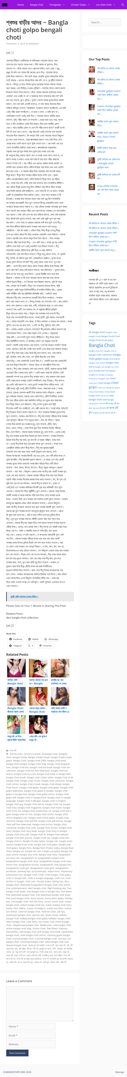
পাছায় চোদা (57, 951)
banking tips (24, 871)
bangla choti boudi (16, 777)
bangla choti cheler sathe (40, 777)
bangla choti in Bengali (29, 800)
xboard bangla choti (16, 945)
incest (47, 901)
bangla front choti (23, 844)
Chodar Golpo (78, 4)
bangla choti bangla (16, 763)
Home (20, 4)
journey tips (38, 915)
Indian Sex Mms (55, 908)
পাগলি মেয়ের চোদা (45, 951)
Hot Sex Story (36, 901)
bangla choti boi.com (25, 774)
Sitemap (119, 1072)
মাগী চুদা (46, 962)
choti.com (30, 881)
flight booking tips (57, 888)
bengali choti (30, 874)
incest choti (58, 901)
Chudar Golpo (44, 881)
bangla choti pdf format (50, 820)
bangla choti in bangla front (31, 797)
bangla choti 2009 (37, 760)
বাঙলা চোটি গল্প (19, 955)
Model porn (46, 925)
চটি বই (35, 948)
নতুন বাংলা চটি (20, 951)
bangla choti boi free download (33, 770)
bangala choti (111, 332)
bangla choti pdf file (26, 820)
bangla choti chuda (30, 780)
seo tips (62, 938)
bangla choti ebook (51, 784)
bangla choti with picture (19, 837)
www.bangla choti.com (57, 941)
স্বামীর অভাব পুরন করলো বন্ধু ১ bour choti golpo (107, 136)
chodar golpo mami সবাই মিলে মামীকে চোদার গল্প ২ (108, 95)
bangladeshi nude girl (17, 868)
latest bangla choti (15, 921)
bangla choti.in (14, 841)
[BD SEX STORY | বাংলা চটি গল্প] (5, 4)
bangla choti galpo (29, 787)
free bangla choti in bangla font (43, 891)
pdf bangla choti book (49, 931)
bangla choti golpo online (41, 794)
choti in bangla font (16, 878)
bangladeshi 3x (29, 858)
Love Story (32, 921)
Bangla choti (36, 4)
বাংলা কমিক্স (58, 955)
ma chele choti (104, 4)
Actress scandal (32, 753)
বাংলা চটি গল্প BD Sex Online (29, 958)
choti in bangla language (40, 878)
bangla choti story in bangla (52, 831)
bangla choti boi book (41, 767)
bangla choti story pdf (17, 834)
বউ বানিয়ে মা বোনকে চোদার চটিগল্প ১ (104, 228)
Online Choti (39, 928)
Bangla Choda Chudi (38, 757)
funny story (51, 898)
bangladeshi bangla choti (51, 858)
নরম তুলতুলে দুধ (32, 951)
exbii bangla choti (37, 888)
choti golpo (65, 874)
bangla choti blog (37, 763)
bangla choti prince (42, 824)
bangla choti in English (54, 800)
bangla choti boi (20, 767)
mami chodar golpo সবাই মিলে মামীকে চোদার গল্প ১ (108, 110)
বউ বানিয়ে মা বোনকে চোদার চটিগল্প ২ (104, 223)
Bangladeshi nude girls (42, 868)
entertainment (19, 888)
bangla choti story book (25, 831)
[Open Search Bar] (122, 4)
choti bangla (51, 874)
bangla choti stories (47, 827)
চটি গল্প (29, 948)
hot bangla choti (19, 901)
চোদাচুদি (60, 948)
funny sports (37, 898)
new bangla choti (62, 925)
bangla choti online (44, 814)
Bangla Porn (25, 847)
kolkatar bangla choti (59, 918)
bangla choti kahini (34, 804)
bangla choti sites (27, 827)
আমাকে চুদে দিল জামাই (36, 945)
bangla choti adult (56, 760)
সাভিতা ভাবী (54, 962)
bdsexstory (66, 871)
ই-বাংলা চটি (50, 945)
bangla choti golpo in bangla (39, 790)
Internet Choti (49, 911)
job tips (61, 911)
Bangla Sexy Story (48, 854)
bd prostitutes (39, 871)
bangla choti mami (52, 807)
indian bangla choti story (58, 904)
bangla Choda (20, 757)
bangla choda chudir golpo (101, 340)
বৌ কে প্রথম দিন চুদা (25, 962)
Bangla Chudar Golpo (34, 841)
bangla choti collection (53, 780)
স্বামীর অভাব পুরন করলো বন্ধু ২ (102, 250)
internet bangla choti (29, 911)
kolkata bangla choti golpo (33, 918)
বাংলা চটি (66, 955)
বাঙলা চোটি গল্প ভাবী (33, 955)
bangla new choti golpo (105, 370)
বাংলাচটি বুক (54, 958)
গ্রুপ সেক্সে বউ (60, 945)
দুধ (13, 951)
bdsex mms (54, 871)
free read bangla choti (17, 898)
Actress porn (16, 753)
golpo (61, 898)
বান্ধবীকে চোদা (47, 955)
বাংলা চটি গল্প (10, 958)
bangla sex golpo (51, 851)
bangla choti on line (22, 814)
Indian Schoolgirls (36, 908)
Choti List (59, 878)
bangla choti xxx (41, 837)
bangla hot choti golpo (45, 844)
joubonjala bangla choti (18, 915)
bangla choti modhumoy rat (36, 810)
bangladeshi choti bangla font (55, 864)
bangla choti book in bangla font (53, 774)
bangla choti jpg (14, 804)
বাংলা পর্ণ (46, 958)
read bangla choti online (33, 935)
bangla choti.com (60, 837)
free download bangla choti (20, 894)
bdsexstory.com (14, 874)
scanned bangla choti (46, 938)
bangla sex (18, 851)
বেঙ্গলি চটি (13, 962)
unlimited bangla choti (32, 941)
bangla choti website (57, 834)
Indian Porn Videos (16, 908)
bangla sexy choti (29, 854)
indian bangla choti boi (32, 904)
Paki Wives (52, 928)
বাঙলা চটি (9, 955)
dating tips (57, 881)
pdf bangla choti (27, 931)
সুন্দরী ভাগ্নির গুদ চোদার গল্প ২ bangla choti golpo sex (108, 163)
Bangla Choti (19, 760)
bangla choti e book (30, 784)
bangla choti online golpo (41, 817)
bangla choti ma (53, 804)
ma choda (43, 921)
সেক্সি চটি (63, 962)
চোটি (54, 948)
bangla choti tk (38, 834)
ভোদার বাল (38, 962)
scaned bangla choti (23, 938)
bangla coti (52, 841)
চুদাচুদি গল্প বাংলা (45, 948)
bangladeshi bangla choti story (22, 861)
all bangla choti (50, 753)
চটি (68, 945)
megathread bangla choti (26, 925)
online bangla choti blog (18, 928)
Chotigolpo (55, 4)
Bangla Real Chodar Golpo (46, 847)
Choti (41, 874)
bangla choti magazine (29, 807)
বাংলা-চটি (13, 750)
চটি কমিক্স (22, 948)
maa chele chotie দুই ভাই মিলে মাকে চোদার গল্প (108, 190)
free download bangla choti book (53, 894)
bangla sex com (33, 851)
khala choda (52, 915)
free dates (66, 891)
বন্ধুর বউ (66, 951)
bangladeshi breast (29, 864)
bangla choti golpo (49, 787)
